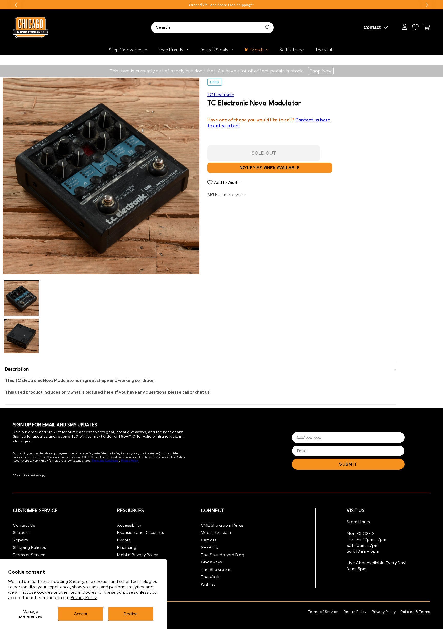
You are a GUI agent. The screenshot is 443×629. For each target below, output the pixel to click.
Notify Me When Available (270, 167)
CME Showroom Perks (222, 525)
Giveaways (211, 562)
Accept (80, 613)
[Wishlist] (415, 27)
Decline (131, 613)
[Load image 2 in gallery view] (21, 335)
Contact (372, 27)
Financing (126, 547)
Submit (348, 464)
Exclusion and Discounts (140, 532)
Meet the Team (216, 532)
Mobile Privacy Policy (137, 555)
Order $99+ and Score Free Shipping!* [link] (221, 5)
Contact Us (24, 525)
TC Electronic (220, 94)
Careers (208, 540)
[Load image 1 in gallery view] (21, 298)
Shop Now (321, 71)
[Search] (268, 27)
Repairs (20, 540)
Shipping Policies (29, 547)
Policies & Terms (415, 611)
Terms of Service (29, 555)
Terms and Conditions (105, 460)
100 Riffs (209, 547)
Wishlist (208, 584)
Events (124, 540)
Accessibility (129, 525)
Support (21, 532)
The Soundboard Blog (222, 555)
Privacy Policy (84, 597)
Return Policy (355, 611)
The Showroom (215, 569)
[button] (200, 369)
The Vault (210, 577)
